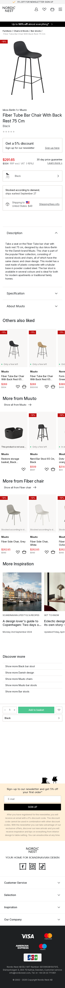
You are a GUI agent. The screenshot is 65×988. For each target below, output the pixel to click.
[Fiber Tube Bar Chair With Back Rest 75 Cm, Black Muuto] (32, 70)
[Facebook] (23, 866)
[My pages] (36, 9)
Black (8, 718)
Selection (10, 895)
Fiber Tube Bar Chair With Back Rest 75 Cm (24, 34)
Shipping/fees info (49, 204)
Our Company (13, 919)
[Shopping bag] (52, 9)
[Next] (59, 71)
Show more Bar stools (17, 691)
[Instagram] (32, 866)
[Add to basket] (24, 386)
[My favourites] (44, 9)
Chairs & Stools (21, 31)
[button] (9, 132)
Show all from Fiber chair (17, 487)
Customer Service (15, 882)
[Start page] (9, 9)
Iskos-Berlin (9, 109)
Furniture (7, 31)
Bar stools (36, 31)
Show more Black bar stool (20, 666)
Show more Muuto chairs (18, 678)
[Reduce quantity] (5, 710)
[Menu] (60, 9)
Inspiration (10, 907)
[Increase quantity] (14, 710)
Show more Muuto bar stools (21, 685)
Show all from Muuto (15, 404)
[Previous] (6, 71)
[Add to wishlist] (17, 387)
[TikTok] (42, 866)
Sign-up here (52, 147)
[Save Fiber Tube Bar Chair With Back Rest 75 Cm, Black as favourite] (59, 710)
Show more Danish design (19, 672)
